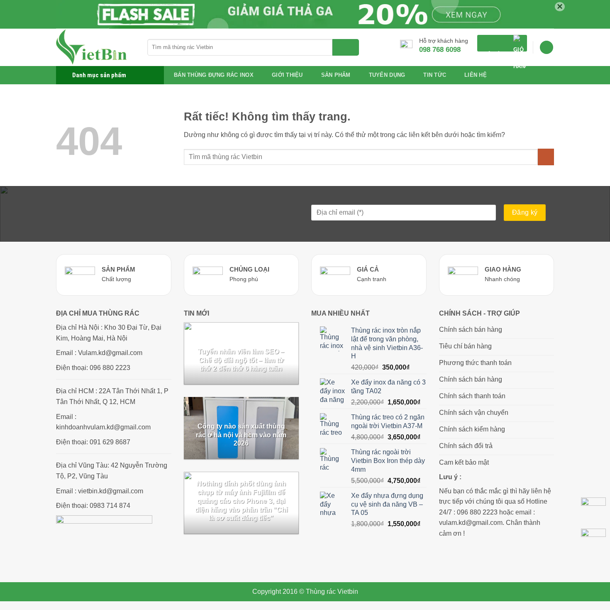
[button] (502, 43)
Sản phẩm (336, 75)
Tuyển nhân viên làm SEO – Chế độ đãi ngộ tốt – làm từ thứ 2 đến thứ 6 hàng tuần (241, 360)
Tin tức (434, 75)
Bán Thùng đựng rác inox (214, 75)
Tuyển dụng (387, 75)
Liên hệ (475, 75)
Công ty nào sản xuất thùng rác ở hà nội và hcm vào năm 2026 (241, 435)
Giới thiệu (287, 75)
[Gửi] (345, 47)
